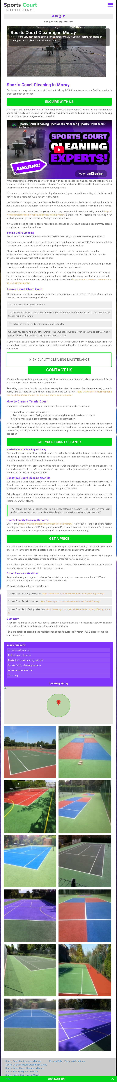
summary (13, 675)
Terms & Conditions (75, 1061)
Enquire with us (59, 102)
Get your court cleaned (59, 442)
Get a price (59, 538)
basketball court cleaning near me (25, 660)
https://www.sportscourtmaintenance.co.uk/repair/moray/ (70, 601)
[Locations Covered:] (5, 4)
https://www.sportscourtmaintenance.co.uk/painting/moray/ (73, 593)
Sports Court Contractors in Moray (23, 1061)
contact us (59, 369)
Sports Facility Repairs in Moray (21, 1071)
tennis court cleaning (19, 650)
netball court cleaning (19, 655)
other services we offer (20, 670)
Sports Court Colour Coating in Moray (24, 1068)
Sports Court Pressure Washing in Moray (26, 1065)
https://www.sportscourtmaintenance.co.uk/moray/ (46, 524)
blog (7, 1078)
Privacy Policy (56, 1061)
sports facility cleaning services (24, 665)
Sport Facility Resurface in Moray (22, 1075)
